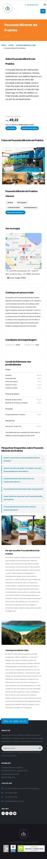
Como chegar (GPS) (17, 278)
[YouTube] (14, 813)
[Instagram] (7, 813)
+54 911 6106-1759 (32, 5)
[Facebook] (3, 813)
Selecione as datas (29, 128)
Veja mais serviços (14, 212)
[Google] (11, 813)
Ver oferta (11, 128)
